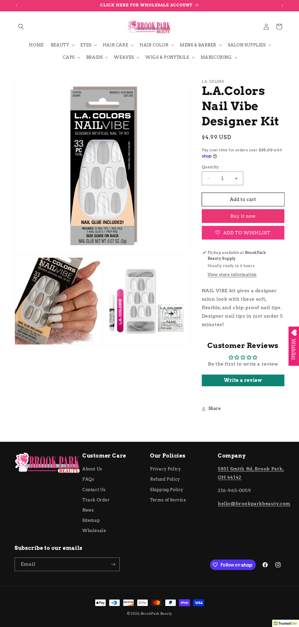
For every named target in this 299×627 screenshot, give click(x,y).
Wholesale (94, 530)
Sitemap (91, 520)
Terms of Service (168, 500)
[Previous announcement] (16, 5)
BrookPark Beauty (156, 614)
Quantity (210, 167)
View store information (232, 274)
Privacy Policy (165, 469)
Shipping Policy (166, 489)
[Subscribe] (113, 564)
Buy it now (243, 216)
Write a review (243, 380)
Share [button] (214, 408)
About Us (92, 469)
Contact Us (94, 489)
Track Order (96, 500)
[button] (21, 26)
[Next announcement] (282, 5)
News (88, 510)
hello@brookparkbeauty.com (254, 503)
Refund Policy (165, 479)
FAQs (88, 479)
